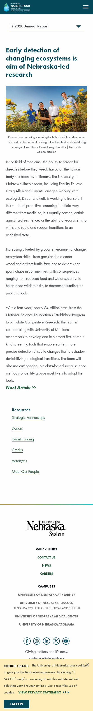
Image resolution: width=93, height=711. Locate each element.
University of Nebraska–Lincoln (46, 603)
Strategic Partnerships (28, 417)
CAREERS (46, 574)
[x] (56, 641)
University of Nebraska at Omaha (46, 624)
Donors (17, 428)
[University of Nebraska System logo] (46, 531)
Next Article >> (21, 387)
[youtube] (66, 641)
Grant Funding (23, 439)
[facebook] (27, 641)
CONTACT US (46, 557)
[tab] (46, 27)
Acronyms (19, 460)
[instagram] (36, 641)
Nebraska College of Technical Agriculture (47, 608)
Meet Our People (25, 471)
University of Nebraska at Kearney (46, 595)
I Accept (16, 704)
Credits (17, 449)
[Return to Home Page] (17, 6)
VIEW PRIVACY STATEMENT (39, 692)
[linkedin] (46, 641)
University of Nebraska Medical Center (46, 616)
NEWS (46, 565)
